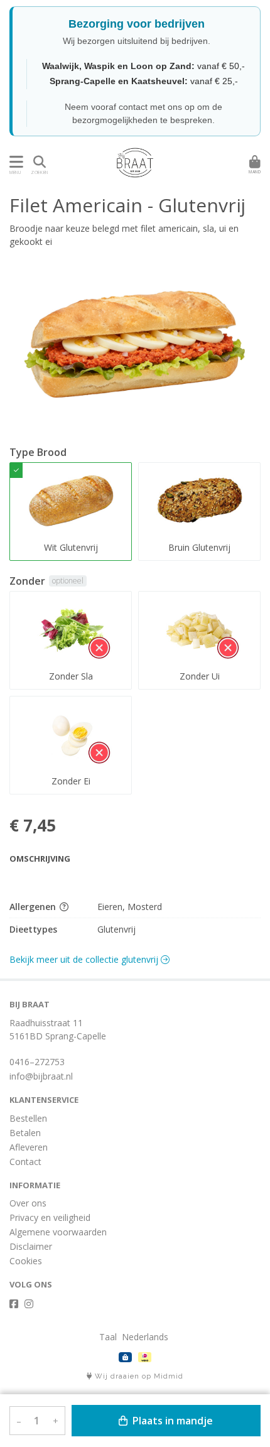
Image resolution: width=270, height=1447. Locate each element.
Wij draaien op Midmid (137, 1376)
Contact (25, 1162)
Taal (108, 1337)
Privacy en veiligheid (49, 1217)
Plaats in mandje (171, 1421)
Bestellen (28, 1118)
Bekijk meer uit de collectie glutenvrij (85, 959)
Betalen (25, 1133)
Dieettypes (33, 929)
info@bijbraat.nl (41, 1076)
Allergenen (33, 907)
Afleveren (28, 1147)
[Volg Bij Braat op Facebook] (13, 1304)
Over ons (27, 1203)
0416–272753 (37, 1062)
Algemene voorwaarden (58, 1232)
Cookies (25, 1261)
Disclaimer (30, 1246)
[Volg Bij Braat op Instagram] (28, 1304)
